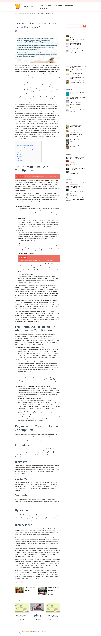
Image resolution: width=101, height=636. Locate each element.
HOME (41, 5)
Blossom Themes (25, 632)
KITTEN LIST (49, 5)
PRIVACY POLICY (44, 8)
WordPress (37, 632)
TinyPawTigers (27, 6)
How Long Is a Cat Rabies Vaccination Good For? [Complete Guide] (77, 106)
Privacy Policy (43, 632)
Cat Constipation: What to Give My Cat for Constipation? (37, 615)
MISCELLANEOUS (69, 5)
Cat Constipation (19, 20)
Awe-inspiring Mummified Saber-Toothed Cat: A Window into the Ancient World (75, 199)
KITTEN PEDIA (58, 5)
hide (27, 143)
